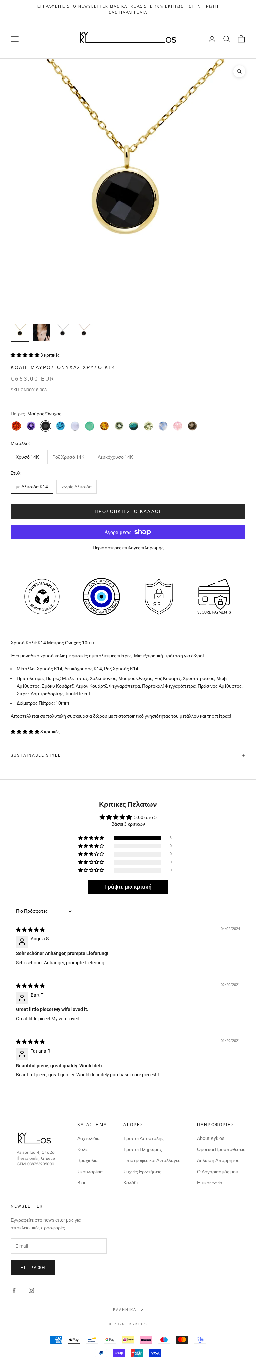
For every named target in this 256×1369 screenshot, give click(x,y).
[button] (25, 355)
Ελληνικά (124, 1310)
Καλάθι (130, 1182)
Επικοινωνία (209, 1182)
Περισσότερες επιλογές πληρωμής (128, 547)
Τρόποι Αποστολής (143, 1138)
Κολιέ (82, 1149)
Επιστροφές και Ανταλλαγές (151, 1160)
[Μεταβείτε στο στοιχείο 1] (20, 332)
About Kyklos (210, 1138)
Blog (82, 1182)
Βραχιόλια (87, 1160)
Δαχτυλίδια (88, 1138)
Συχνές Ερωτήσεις (142, 1171)
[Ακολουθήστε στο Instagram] (31, 1290)
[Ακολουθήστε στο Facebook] (14, 1290)
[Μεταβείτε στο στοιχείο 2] (41, 332)
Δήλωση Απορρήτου (218, 1160)
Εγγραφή (32, 1267)
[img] (30, 929)
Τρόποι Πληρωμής (142, 1149)
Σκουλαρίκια (90, 1171)
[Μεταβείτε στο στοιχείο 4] (84, 332)
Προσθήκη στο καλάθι (128, 511)
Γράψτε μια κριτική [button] (128, 887)
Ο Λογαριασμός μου (217, 1171)
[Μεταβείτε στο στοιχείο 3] (62, 332)
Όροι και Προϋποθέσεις (221, 1149)
